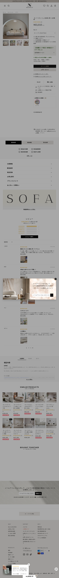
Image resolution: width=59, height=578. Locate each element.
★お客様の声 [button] (29, 576)
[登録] (51, 295)
